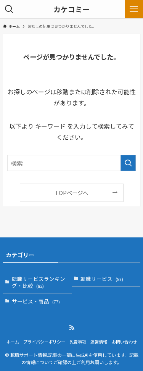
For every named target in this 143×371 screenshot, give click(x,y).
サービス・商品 (36, 301)
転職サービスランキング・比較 (38, 282)
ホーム (12, 342)
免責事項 (77, 342)
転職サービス (101, 278)
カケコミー (71, 9)
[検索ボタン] (9, 9)
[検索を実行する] (128, 163)
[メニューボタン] (134, 9)
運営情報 (98, 342)
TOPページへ (71, 193)
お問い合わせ (124, 342)
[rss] (71, 327)
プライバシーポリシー (44, 342)
